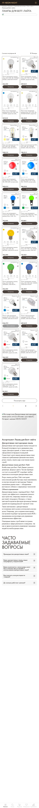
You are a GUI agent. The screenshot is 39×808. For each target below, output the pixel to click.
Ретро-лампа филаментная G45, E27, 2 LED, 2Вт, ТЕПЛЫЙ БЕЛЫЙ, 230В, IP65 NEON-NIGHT (11, 146)
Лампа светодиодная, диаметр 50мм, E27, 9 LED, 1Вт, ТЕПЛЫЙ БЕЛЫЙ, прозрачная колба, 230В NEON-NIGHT (29, 78)
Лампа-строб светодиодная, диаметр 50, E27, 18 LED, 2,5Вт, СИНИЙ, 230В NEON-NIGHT (10, 317)
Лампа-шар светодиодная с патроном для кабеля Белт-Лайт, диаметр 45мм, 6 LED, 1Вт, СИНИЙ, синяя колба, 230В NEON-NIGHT (11, 215)
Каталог (10, 6)
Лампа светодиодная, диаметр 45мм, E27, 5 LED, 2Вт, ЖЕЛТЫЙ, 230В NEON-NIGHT (10, 249)
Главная (4, 6)
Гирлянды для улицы (20, 6)
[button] (10, 72)
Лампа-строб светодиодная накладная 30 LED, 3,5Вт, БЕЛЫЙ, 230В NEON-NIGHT (28, 317)
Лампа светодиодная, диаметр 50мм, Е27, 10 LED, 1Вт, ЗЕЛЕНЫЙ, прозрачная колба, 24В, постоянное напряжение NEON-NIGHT (10, 385)
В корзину (11, 87)
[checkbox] (36, 3)
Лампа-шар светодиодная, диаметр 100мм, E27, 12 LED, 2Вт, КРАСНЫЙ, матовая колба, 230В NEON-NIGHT (10, 180)
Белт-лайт (30, 6)
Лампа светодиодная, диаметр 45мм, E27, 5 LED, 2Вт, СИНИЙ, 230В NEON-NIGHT (29, 283)
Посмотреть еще (19, 401)
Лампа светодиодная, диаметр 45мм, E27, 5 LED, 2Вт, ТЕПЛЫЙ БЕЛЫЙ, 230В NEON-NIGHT (11, 78)
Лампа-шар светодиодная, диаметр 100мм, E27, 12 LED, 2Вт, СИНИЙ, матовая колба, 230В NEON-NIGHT (28, 180)
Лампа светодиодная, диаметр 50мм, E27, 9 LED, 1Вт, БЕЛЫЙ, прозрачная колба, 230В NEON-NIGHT (29, 249)
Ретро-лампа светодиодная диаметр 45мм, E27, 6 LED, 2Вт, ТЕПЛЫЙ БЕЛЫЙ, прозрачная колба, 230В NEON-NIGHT (29, 112)
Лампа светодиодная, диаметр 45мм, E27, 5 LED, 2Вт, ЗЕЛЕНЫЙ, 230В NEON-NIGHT (10, 283)
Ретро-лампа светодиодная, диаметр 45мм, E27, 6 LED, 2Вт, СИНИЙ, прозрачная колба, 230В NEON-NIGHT (10, 112)
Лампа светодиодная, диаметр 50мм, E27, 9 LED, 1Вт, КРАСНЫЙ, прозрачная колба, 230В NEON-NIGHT (10, 351)
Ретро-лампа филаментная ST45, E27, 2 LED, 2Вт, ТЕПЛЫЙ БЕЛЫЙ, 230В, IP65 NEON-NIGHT (29, 146)
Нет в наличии (11, 326)
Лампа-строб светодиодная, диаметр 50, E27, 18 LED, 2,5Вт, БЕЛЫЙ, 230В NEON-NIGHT (29, 351)
